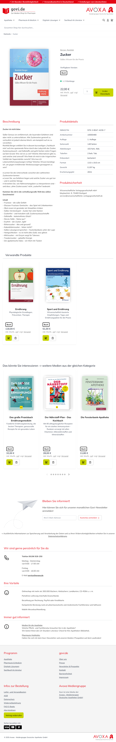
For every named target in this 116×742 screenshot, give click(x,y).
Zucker (15, 34)
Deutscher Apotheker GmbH (71, 697)
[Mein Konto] (107, 20)
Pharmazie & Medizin (27, 20)
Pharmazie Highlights (31, 635)
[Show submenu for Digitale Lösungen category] (59, 20)
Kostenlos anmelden (89, 518)
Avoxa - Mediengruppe (69, 695)
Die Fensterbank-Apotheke (95, 417)
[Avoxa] (99, 11)
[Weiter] (69, 474)
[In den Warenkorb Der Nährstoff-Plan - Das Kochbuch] (46, 462)
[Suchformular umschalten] (103, 20)
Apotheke (8, 20)
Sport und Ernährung (58, 309)
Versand (63, 95)
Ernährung (20, 309)
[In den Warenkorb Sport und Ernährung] (46, 338)
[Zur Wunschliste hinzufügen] (15, 338)
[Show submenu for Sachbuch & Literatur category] (84, 20)
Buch (64, 73)
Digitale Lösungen (50, 20)
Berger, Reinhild (67, 50)
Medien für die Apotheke (32, 625)
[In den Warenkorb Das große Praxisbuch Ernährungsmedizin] (9, 462)
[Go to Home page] (19, 10)
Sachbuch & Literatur (73, 20)
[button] (29, 77)
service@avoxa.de (35, 575)
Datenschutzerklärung (57, 536)
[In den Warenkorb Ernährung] (8, 338)
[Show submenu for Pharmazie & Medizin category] (38, 20)
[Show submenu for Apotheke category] (14, 20)
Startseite (7, 34)
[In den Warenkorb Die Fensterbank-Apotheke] (83, 462)
